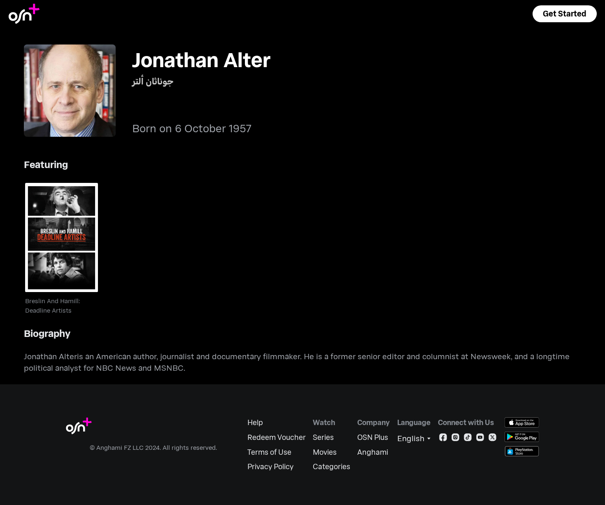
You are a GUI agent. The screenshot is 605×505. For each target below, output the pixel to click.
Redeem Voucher (276, 437)
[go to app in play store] (522, 437)
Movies (325, 452)
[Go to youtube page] (480, 439)
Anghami (372, 452)
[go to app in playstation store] (522, 451)
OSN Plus (372, 437)
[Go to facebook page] (443, 439)
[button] (565, 13)
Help (255, 422)
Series (323, 437)
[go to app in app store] (522, 422)
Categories (331, 466)
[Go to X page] (492, 439)
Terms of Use (269, 452)
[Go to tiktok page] (468, 439)
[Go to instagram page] (455, 439)
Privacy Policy (270, 466)
